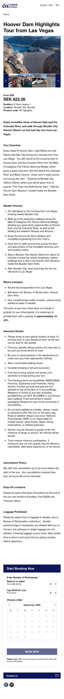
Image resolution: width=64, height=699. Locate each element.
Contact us (12, 675)
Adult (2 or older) (16, 582)
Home (6, 14)
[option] (10, 80)
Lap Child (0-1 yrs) (16, 591)
